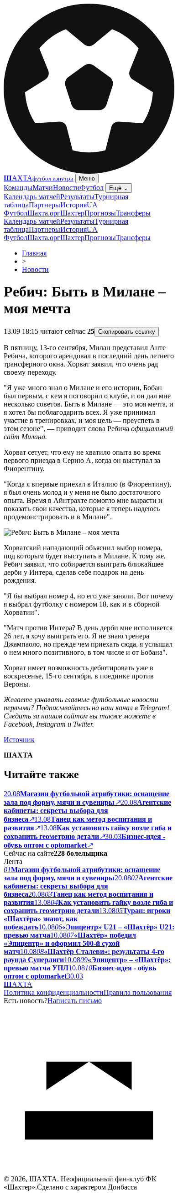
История (73, 205)
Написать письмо (74, 1000)
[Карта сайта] (89, 1172)
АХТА (18, 984)
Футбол (92, 187)
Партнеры (44, 205)
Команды (18, 187)
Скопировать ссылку (126, 331)
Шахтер (72, 213)
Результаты (77, 197)
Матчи (42, 187)
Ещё (118, 188)
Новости (66, 187)
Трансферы (133, 213)
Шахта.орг (43, 213)
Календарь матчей (32, 197)
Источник (19, 739)
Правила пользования (138, 992)
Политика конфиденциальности (54, 992)
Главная (34, 253)
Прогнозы (100, 213)
